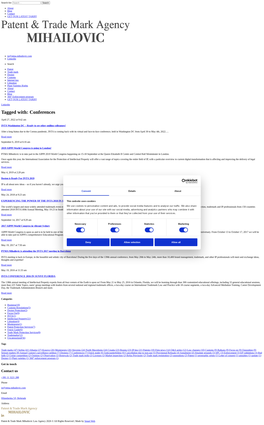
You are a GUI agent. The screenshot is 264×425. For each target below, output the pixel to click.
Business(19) (13, 305)
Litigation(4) (13, 321)
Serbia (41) (23, 350)
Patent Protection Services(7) (21, 327)
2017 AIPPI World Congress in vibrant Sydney (25, 226)
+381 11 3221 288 (10, 377)
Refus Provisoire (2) (137, 355)
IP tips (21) (137, 350)
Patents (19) (149, 350)
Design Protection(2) (17, 310)
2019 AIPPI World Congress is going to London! (26, 148)
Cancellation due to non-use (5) (140, 352)
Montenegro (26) (63, 350)
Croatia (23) (114, 350)
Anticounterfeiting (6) (114, 352)
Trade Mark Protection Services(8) (23, 332)
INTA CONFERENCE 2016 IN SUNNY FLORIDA (28, 276)
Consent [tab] (86, 191)
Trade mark (12, 72)
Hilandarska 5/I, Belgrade (13, 398)
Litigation (12, 83)
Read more (6, 136)
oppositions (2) (180, 355)
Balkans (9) (223, 350)
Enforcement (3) (232, 352)
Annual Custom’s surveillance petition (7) (40, 352)
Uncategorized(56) (16, 338)
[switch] (114, 229)
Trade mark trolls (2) (83, 355)
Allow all (176, 242)
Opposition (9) (249, 350)
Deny (88, 242)
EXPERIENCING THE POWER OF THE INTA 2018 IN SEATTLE (37, 201)
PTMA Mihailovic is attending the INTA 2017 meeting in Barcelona (36, 251)
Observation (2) (51, 355)
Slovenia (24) (79, 350)
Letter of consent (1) (229, 355)
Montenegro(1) (14, 324)
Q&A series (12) (179, 350)
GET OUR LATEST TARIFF (22, 16)
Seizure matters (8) (10, 352)
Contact (11, 13)
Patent (10, 69)
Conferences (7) (80, 352)
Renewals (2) (66, 355)
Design (10, 74)
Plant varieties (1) (20, 358)
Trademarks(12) (15, 335)
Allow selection (132, 242)
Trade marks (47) (9, 350)
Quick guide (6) (96, 352)
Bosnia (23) (126, 350)
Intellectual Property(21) (19, 318)
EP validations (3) (249, 352)
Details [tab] (132, 191)
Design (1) (6, 358)
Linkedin (11, 58)
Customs (11, 77)
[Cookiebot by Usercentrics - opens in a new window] (184, 181)
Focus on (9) (235, 350)
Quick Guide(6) (15, 329)
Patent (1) (193, 355)
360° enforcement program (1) (44, 358)
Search (45, 3)
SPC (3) (220, 352)
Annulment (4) (187, 352)
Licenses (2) (99, 355)
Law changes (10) (196, 350)
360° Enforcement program (20, 96)
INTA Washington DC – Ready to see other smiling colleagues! (33, 125)
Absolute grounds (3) (205, 352)
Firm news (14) (163, 350)
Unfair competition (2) (20, 355)
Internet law (13, 80)
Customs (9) (211, 350)
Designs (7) (66, 352)
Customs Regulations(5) (19, 307)
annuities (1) (245, 355)
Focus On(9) (13, 313)
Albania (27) (35, 350)
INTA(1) (11, 316)
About (10, 8)
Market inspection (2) (116, 355)
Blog (9, 11)
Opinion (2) (38, 355)
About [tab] (177, 191)
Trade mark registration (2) (160, 355)
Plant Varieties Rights (17, 85)
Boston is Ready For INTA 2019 (17, 178)
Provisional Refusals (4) (168, 352)
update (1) (256, 355)
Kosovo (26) (48, 350)
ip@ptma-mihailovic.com (19, 56)
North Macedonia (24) (97, 350)
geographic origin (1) (208, 355)
